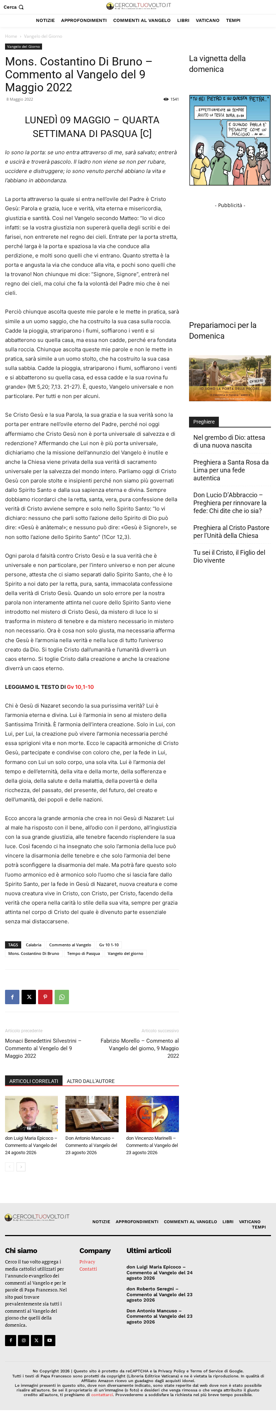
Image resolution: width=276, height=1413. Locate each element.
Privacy (87, 1261)
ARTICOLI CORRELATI (33, 1081)
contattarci (102, 1395)
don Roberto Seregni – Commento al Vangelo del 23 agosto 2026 (159, 1294)
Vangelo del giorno (125, 953)
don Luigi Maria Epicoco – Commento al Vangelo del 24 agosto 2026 (31, 1145)
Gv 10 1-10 (109, 944)
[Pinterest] (45, 997)
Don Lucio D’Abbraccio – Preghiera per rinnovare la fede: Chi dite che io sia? (230, 503)
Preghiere (204, 422)
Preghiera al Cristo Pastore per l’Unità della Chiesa (231, 531)
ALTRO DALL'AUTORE (91, 1081)
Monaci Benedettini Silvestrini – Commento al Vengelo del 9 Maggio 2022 (43, 1048)
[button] (14, 7)
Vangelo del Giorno (23, 46)
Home (11, 36)
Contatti (88, 1269)
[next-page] (21, 1166)
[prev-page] (9, 1166)
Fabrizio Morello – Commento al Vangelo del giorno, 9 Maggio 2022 (140, 1048)
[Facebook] (12, 997)
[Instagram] (23, 1340)
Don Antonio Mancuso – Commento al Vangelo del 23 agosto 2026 (91, 1145)
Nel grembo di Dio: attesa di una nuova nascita (229, 441)
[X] (29, 997)
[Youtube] (49, 1340)
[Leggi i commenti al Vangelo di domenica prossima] (230, 399)
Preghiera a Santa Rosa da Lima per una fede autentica (231, 470)
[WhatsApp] (62, 997)
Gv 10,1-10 (80, 686)
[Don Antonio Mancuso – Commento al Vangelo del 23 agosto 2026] (91, 1114)
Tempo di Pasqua (83, 953)
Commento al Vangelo (70, 944)
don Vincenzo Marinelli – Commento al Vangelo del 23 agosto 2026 (152, 1145)
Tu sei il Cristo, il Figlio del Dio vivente (229, 556)
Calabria (33, 944)
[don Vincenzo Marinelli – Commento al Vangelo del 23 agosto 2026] (152, 1114)
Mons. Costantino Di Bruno (33, 953)
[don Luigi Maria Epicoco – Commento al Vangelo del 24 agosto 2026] (31, 1114)
